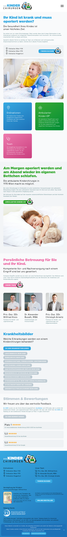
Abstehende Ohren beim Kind (17, 365)
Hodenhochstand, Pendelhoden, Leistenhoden (25, 361)
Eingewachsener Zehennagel (18, 377)
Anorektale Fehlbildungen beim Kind (21, 388)
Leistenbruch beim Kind (15, 353)
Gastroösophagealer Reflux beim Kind (22, 369)
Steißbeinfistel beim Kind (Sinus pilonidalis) (25, 380)
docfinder (39, 408)
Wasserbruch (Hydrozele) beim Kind (21, 373)
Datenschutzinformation (38, 533)
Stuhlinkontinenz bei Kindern (18, 384)
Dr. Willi (5, 408)
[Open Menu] (62, 6)
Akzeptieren (25, 533)
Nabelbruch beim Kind (14, 357)
